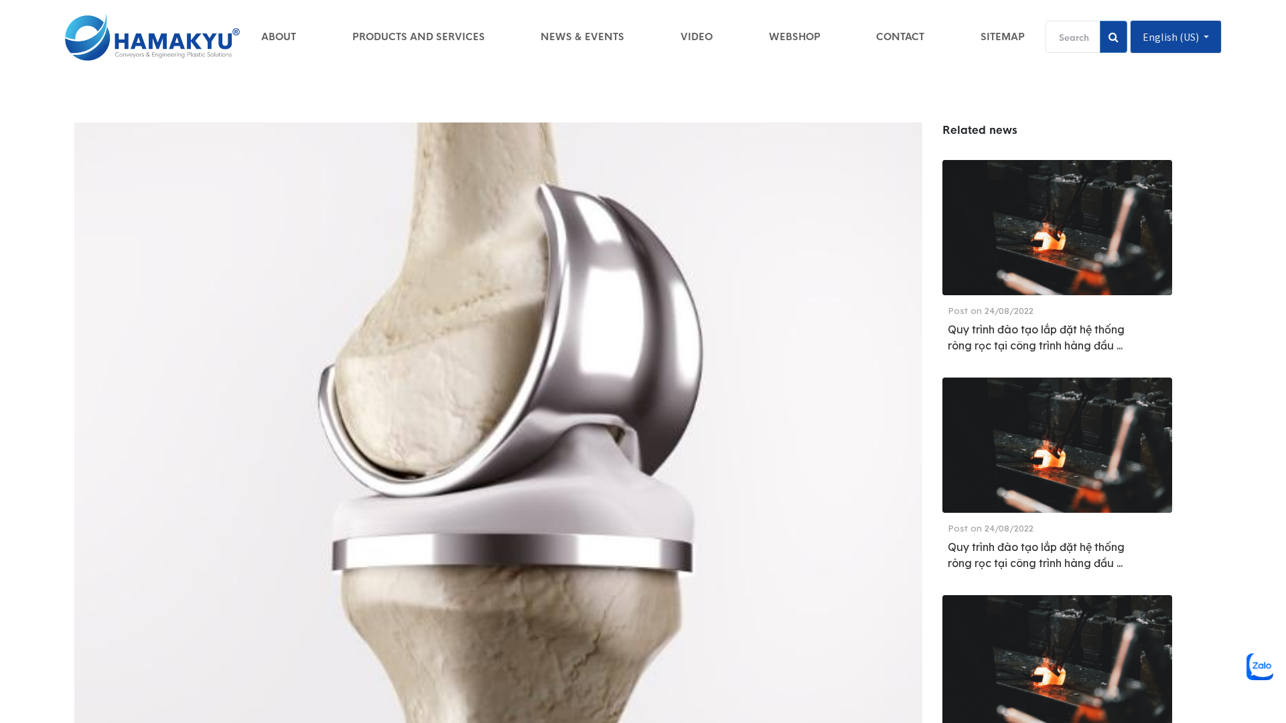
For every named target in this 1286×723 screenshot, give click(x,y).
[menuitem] (279, 37)
